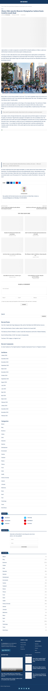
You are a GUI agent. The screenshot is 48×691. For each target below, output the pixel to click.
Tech (2, 497)
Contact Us (22, 649)
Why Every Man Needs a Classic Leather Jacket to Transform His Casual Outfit (18, 328)
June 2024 (3, 388)
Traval (2, 504)
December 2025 (4, 358)
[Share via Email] (19, 183)
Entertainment (4, 447)
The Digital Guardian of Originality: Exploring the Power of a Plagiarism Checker (28, 347)
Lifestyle (3, 484)
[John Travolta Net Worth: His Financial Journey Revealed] (36, 223)
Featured (3, 457)
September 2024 (5, 378)
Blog (2, 427)
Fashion (3, 454)
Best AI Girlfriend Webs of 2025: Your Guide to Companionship (14, 335)
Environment (4, 451)
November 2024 (4, 372)
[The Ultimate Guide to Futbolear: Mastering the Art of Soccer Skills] (36, 244)
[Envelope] (29, 688)
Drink (2, 437)
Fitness (3, 464)
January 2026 (4, 355)
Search (3, 314)
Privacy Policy (23, 642)
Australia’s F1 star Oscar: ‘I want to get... (12, 275)
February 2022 (4, 415)
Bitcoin (2, 424)
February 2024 (4, 402)
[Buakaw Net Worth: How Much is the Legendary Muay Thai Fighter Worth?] (12, 223)
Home (2, 6)
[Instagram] (24, 688)
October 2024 (4, 375)
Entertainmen (37, 652)
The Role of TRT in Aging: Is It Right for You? (11, 338)
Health (2, 474)
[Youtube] (26, 688)
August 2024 (4, 382)
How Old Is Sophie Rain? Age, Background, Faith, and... (39, 660)
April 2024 (3, 395)
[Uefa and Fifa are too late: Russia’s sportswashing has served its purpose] (36, 266)
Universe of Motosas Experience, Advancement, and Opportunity (9, 670)
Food (2, 467)
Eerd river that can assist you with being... (12, 254)
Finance (36, 648)
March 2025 (3, 368)
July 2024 (3, 385)
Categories (38, 641)
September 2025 (5, 365)
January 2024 (4, 405)
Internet (3, 481)
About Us (22, 646)
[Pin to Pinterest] (17, 183)
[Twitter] (21, 688)
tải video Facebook (5, 347)
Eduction (3, 444)
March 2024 (3, 399)
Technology (3, 501)
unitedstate (7, 14)
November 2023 (4, 412)
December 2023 (4, 409)
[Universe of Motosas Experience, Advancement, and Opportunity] (12, 664)
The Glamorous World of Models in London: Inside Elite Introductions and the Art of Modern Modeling (23, 331)
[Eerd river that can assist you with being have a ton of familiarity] (12, 244)
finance (2, 461)
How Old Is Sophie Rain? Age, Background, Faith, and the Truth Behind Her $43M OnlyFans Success (23, 325)
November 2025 (4, 362)
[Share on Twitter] (14, 183)
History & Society (5, 477)
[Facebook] (19, 688)
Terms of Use (23, 644)
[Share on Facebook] (11, 183)
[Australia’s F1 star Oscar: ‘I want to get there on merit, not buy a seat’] (12, 266)
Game (2, 471)
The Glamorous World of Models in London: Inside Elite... (39, 675)
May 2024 (3, 392)
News (2, 491)
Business (3, 430)
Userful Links (24, 640)
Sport (2, 8)
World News (4, 507)
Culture (2, 434)
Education (3, 440)
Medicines (3, 487)
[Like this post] (8, 183)
